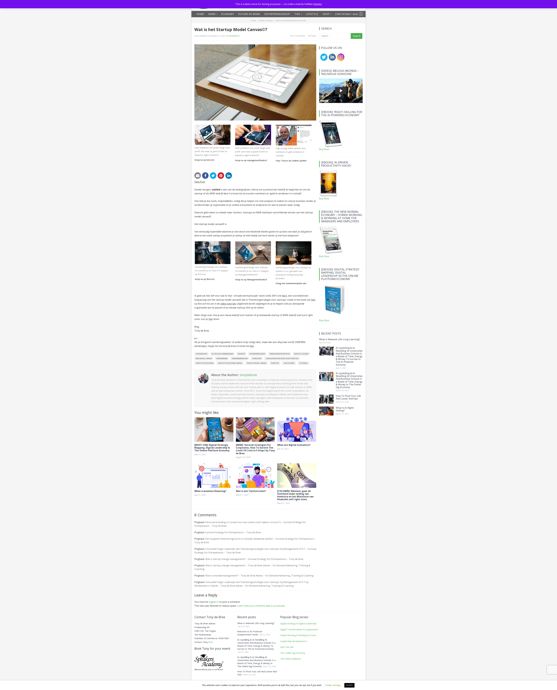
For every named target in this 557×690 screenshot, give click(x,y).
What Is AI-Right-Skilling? (345, 409)
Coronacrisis (201, 354)
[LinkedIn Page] (332, 59)
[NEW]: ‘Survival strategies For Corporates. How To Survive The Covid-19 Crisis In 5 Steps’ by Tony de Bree (255, 449)
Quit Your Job (286, 646)
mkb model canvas (204, 358)
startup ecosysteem (204, 363)
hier (284, 295)
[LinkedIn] (228, 175)
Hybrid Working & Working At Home (298, 635)
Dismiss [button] (317, 4)
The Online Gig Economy (292, 652)
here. (210, 642)
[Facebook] (205, 175)
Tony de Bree (288, 363)
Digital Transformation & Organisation (299, 629)
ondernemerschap (240, 358)
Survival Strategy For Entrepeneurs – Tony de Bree (233, 532)
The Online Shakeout (290, 658)
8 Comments (299, 35)
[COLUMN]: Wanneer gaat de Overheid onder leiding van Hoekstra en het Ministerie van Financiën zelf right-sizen (295, 495)
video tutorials (228, 303)
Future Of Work (249, 14)
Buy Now (324, 149)
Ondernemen (221, 358)
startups (275, 363)
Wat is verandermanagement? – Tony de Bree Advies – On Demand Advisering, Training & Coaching (259, 575)
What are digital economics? (293, 445)
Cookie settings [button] (333, 685)
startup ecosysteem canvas (230, 363)
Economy (227, 14)
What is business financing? (210, 491)
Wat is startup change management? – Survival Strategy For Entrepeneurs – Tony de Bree (254, 559)
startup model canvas (256, 363)
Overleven (256, 358)
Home (200, 14)
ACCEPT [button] (349, 685)
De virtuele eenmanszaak (222, 354)
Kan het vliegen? (301, 354)
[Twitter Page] (323, 59)
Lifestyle (312, 14)
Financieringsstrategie (280, 354)
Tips (297, 14)
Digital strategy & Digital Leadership (298, 623)
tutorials (303, 363)
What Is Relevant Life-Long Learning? (339, 339)
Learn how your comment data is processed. (261, 605)
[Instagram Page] (340, 59)
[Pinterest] (221, 175)
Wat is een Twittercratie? (251, 491)
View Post (199, 181)
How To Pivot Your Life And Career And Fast (348, 397)
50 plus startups (266, 20)
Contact (341, 14)
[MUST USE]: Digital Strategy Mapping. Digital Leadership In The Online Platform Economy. (212, 447)
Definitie (241, 354)
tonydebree (234, 35)
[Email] (197, 175)
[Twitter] (213, 175)
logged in (214, 601)
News (212, 14)
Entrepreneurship (277, 14)
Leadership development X (293, 641)
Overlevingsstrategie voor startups (282, 358)
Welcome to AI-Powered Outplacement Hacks (249, 633)
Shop (326, 14)
